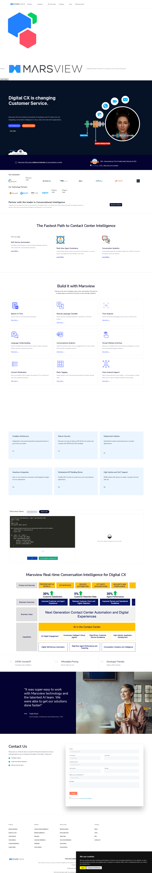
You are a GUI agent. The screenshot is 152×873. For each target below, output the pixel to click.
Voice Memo (63, 843)
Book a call (44, 511)
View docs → (15, 320)
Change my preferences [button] (94, 867)
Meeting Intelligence (39, 832)
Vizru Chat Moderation (65, 840)
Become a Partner (116, 204)
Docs (70, 4)
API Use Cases (52, 4)
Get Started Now (32, 512)
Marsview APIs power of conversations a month (40, 162)
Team (95, 832)
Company (61, 4)
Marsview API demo (28, 126)
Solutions (40, 4)
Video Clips (63, 836)
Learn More (4, 79)
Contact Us (97, 840)
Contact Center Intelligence (41, 829)
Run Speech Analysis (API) (49, 558)
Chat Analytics (12, 840)
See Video (13, 131)
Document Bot (63, 847)
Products (29, 4)
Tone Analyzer (12, 836)
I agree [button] (83, 867)
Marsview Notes (79, 4)
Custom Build (12, 847)
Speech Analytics (13, 829)
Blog (95, 836)
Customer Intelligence (40, 840)
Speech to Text (12, 832)
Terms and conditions (71, 858)
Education (36, 836)
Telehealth (37, 843)
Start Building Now (14, 126)
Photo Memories (64, 832)
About (96, 829)
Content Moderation (14, 843)
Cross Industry (38, 847)
